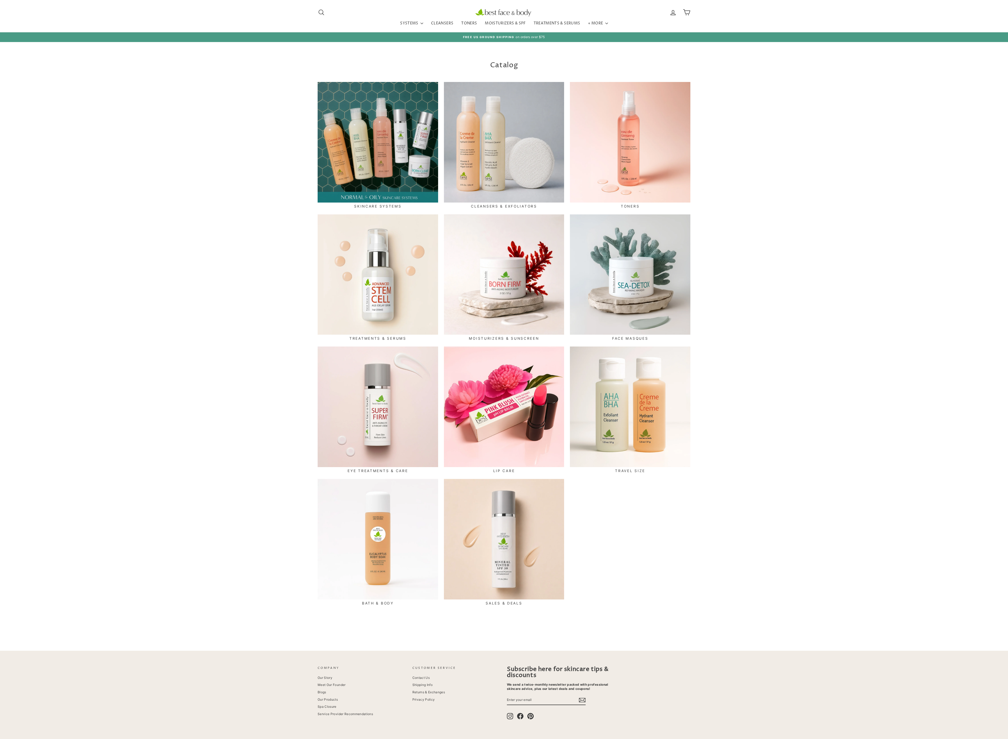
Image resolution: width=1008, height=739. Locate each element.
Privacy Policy (423, 699)
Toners (469, 23)
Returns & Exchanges (428, 692)
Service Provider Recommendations (345, 714)
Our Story (325, 678)
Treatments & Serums (557, 23)
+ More (596, 23)
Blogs (322, 692)
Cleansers (442, 23)
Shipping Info (422, 685)
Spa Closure (327, 707)
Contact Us (421, 678)
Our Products (328, 699)
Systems (409, 23)
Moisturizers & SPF (505, 23)
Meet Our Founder (332, 685)
